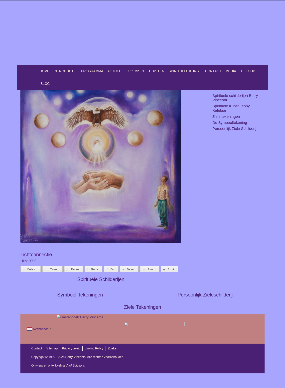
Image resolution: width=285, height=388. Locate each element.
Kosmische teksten (145, 71)
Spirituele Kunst (185, 71)
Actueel (115, 71)
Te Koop (247, 71)
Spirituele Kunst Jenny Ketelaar (231, 108)
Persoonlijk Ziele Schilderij (234, 129)
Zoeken (113, 348)
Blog (45, 83)
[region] (142, 33)
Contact (213, 71)
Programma (92, 71)
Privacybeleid (71, 348)
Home (44, 71)
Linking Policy (94, 348)
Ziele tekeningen (226, 116)
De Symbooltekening (229, 123)
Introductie (65, 71)
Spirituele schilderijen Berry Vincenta (235, 98)
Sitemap (52, 348)
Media (231, 71)
